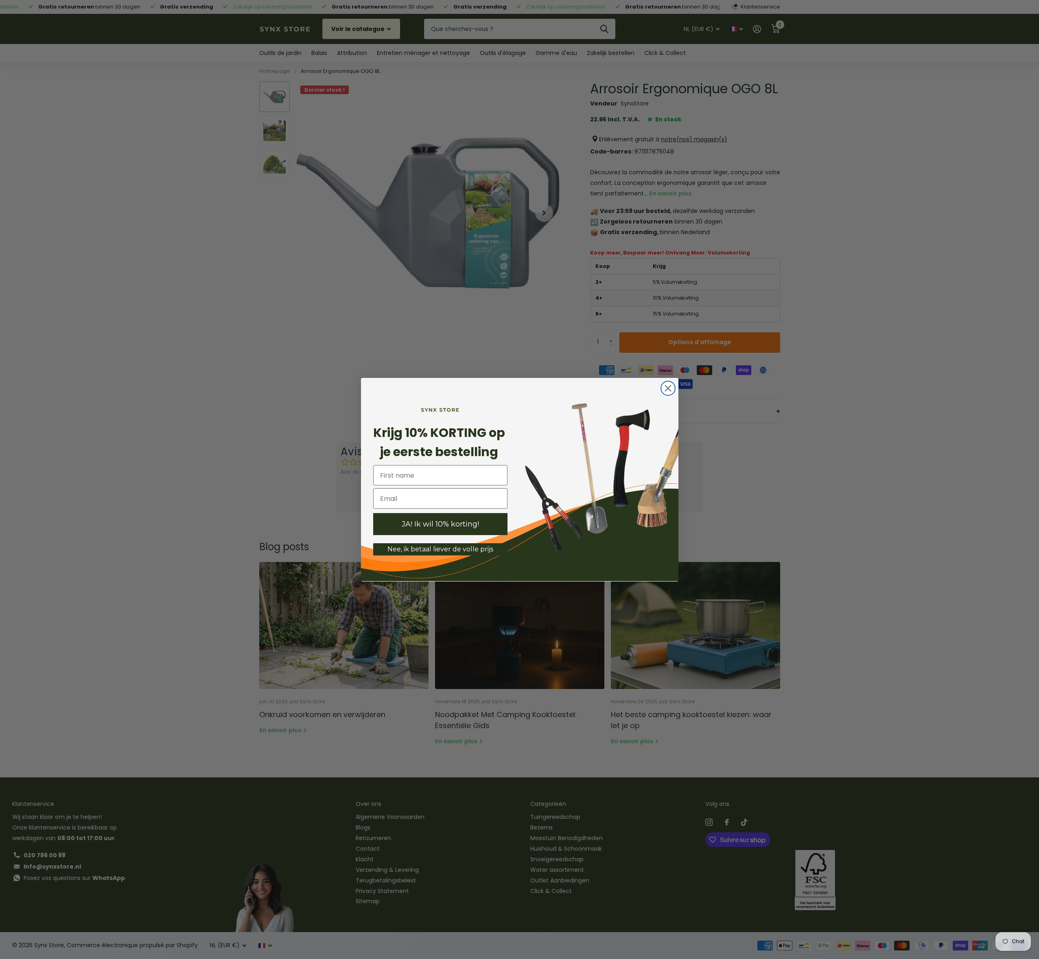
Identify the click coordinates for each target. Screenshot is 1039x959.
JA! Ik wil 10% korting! (440, 524)
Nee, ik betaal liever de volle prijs (440, 549)
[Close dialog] (668, 388)
